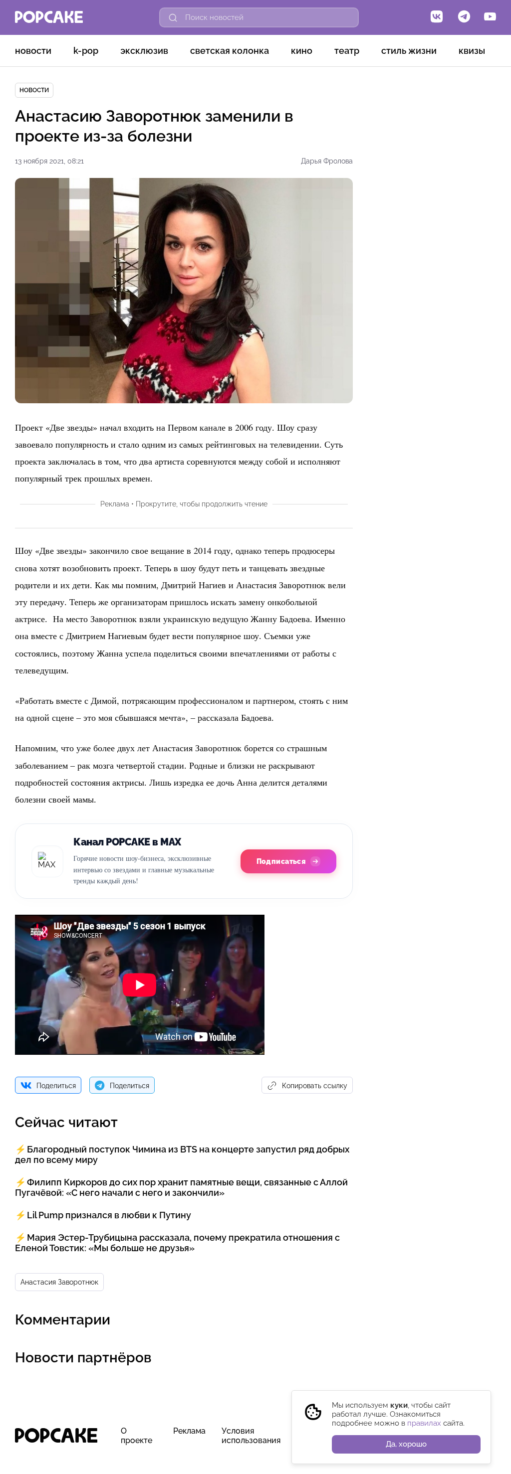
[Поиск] (173, 17)
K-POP (85, 50)
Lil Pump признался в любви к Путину (109, 1215)
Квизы (472, 50)
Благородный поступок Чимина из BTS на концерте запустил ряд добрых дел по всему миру (182, 1154)
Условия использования (251, 1435)
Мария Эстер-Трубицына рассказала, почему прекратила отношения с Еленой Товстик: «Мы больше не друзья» (177, 1242)
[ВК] (436, 17)
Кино (301, 50)
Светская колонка (229, 50)
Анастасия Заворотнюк (59, 1282)
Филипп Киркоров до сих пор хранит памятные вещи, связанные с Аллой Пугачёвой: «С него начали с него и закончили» (181, 1187)
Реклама (189, 1431)
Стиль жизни (409, 50)
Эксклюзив (144, 50)
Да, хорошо (406, 1444)
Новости (33, 50)
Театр (346, 50)
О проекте (136, 1435)
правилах (424, 1423)
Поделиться (56, 1086)
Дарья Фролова (327, 161)
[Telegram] (464, 17)
